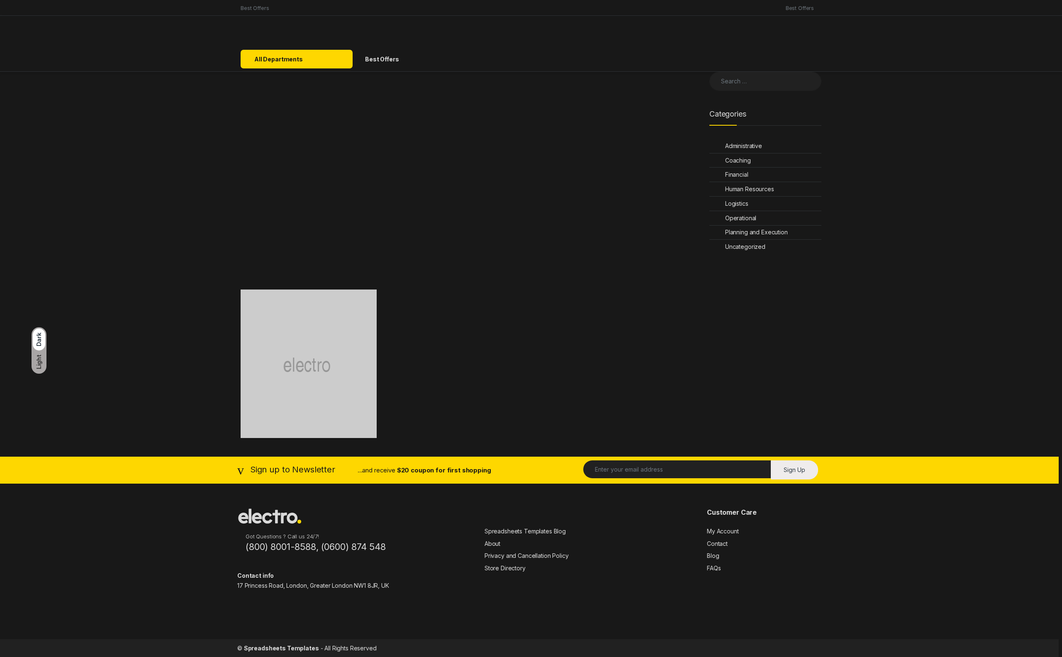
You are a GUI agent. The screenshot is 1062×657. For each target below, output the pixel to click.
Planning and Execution (756, 232)
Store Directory (505, 568)
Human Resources (749, 188)
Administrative (743, 145)
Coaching (738, 160)
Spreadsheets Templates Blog (525, 531)
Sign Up (794, 469)
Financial (736, 174)
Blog (713, 555)
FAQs (714, 568)
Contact (717, 543)
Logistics (736, 203)
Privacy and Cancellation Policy (527, 555)
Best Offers (255, 8)
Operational (740, 217)
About (492, 543)
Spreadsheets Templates (281, 648)
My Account (723, 531)
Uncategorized (745, 246)
